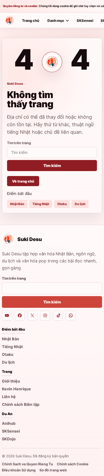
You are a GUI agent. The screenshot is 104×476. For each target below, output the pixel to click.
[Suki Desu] (9, 20)
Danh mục (55, 20)
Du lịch (80, 204)
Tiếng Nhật (40, 204)
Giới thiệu (11, 381)
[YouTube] (7, 316)
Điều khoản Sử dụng (19, 470)
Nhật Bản (17, 204)
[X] (32, 316)
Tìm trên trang (19, 143)
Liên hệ (9, 396)
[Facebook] (20, 316)
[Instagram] (45, 316)
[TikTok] (58, 316)
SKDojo (9, 438)
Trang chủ (30, 20)
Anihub (8, 423)
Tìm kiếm (52, 165)
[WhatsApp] (71, 316)
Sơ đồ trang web (53, 470)
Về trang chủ (23, 181)
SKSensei (85, 20)
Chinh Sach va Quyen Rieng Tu (27, 464)
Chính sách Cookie (73, 464)
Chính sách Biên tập (20, 404)
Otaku (62, 204)
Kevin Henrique (16, 388)
